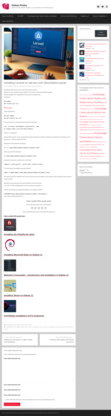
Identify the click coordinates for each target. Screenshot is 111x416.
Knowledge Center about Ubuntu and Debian (42, 16)
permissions (81, 158)
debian (81, 105)
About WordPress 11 (97, 102)
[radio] (32, 208)
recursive (105, 141)
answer (89, 124)
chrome (81, 94)
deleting (90, 116)
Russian (81, 144)
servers (6, 329)
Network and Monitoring (69, 16)
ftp (90, 108)
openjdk (93, 124)
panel (45, 327)
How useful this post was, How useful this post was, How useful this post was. (30, 399)
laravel (41, 327)
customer (95, 116)
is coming (95, 119)
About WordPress (7, 16)
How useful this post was (12, 358)
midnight (81, 119)
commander (85, 94)
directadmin (9, 327)
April (95, 158)
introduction (91, 158)
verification (94, 147)
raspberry (100, 141)
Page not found (88, 130)
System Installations (99, 16)
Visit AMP (20, 16)
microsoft (102, 116)
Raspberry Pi (85, 16)
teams (102, 156)
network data (100, 119)
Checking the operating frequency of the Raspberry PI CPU (94, 75)
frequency (90, 94)
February (94, 141)
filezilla (88, 108)
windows (86, 158)
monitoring (85, 119)
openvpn (97, 124)
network (88, 147)
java (88, 116)
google (93, 108)
